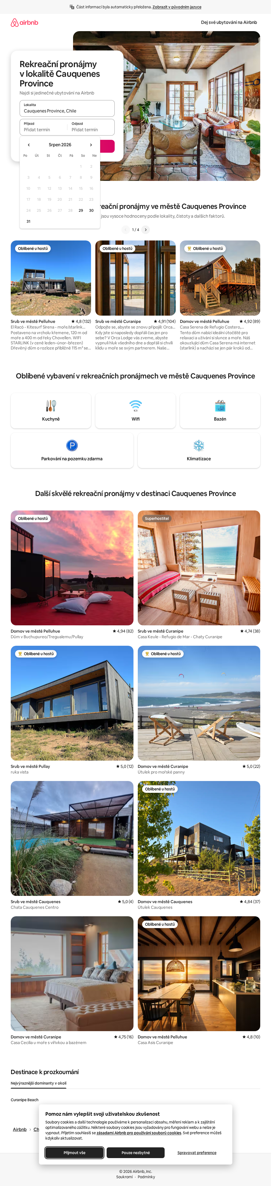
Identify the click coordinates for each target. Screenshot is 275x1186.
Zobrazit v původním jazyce (177, 7)
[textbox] (43, 129)
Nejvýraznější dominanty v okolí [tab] (38, 1083)
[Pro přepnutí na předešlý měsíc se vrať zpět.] (29, 145)
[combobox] (67, 111)
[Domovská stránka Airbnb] (24, 22)
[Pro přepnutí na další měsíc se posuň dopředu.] (90, 145)
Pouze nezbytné (135, 1152)
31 (28, 221)
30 (91, 210)
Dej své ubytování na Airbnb (229, 22)
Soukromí (124, 1176)
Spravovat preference (196, 1152)
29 (81, 210)
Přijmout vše (74, 1152)
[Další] (145, 229)
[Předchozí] (125, 229)
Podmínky (146, 1176)
